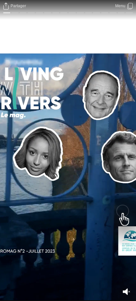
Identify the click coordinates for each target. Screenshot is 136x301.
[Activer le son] (127, 292)
